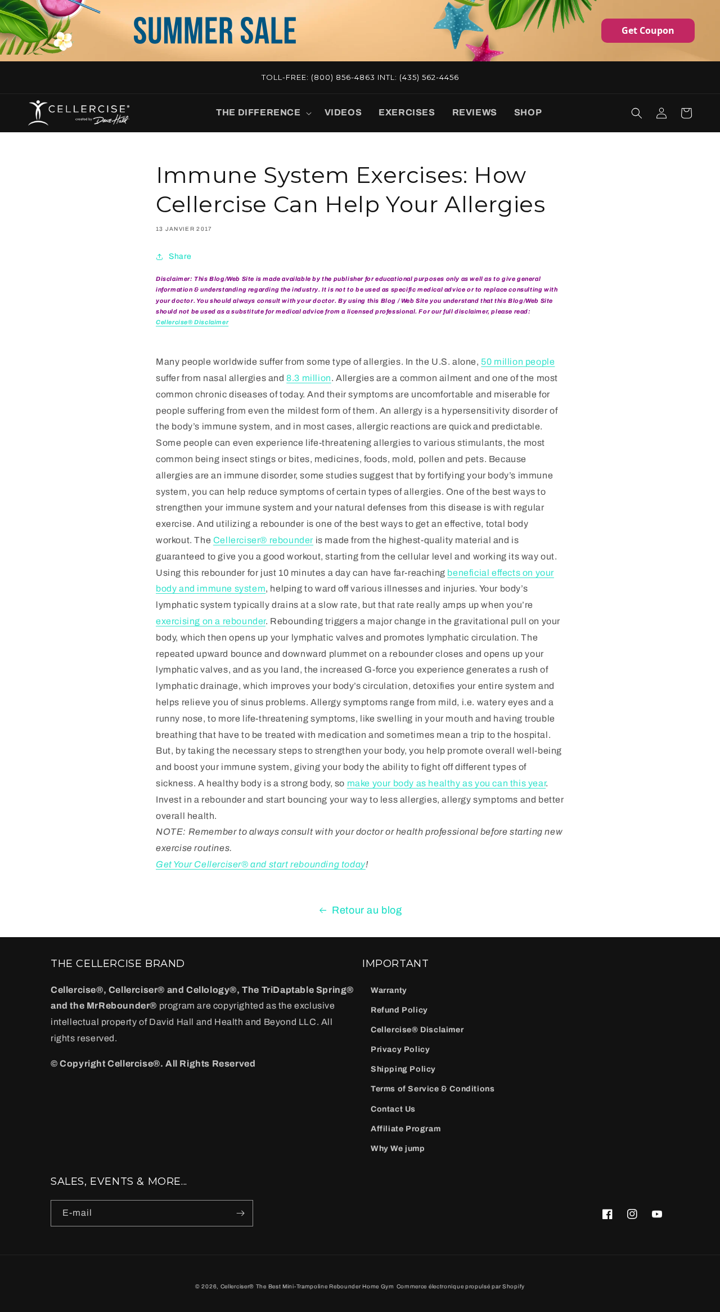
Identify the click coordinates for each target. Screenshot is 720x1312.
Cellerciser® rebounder (263, 540)
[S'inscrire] (240, 1213)
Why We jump (398, 1148)
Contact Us (393, 1109)
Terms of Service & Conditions (432, 1089)
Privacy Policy (400, 1049)
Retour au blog (367, 910)
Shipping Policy (403, 1069)
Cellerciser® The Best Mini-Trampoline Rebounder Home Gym (307, 1286)
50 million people (518, 361)
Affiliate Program (405, 1129)
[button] (262, 113)
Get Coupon (648, 30)
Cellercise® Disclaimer (417, 1030)
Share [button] (180, 256)
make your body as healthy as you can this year (446, 783)
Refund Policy (399, 1010)
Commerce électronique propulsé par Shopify (461, 1286)
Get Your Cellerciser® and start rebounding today (261, 864)
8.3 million (308, 378)
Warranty (389, 990)
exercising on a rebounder (211, 621)
